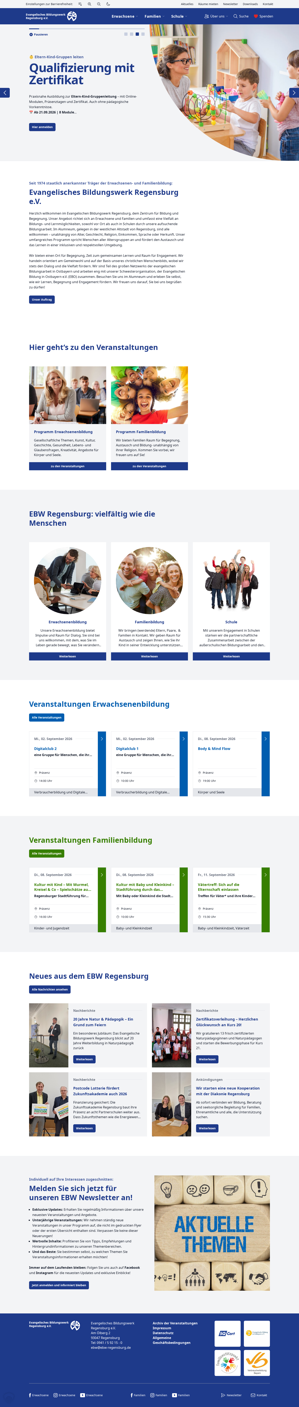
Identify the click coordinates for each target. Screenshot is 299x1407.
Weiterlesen (67, 656)
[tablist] (134, 34)
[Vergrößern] (89, 4)
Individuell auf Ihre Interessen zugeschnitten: (71, 1179)
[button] (9, 1398)
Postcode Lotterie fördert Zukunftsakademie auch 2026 (100, 1091)
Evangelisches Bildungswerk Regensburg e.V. (104, 197)
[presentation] (126, 34)
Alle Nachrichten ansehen (50, 989)
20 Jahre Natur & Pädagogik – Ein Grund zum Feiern (103, 1022)
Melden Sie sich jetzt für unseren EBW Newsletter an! (80, 1193)
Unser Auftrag (42, 299)
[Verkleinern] (99, 4)
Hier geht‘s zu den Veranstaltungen (93, 347)
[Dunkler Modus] (108, 4)
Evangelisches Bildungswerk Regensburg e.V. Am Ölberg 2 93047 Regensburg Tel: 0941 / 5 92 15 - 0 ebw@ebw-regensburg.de (112, 1335)
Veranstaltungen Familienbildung (90, 840)
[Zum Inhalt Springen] (80, 4)
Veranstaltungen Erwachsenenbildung (99, 704)
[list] (180, 1333)
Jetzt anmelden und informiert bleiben (59, 1285)
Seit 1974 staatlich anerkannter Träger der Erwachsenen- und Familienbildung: (100, 183)
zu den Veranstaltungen (67, 466)
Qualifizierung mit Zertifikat (81, 73)
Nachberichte (84, 1010)
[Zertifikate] (242, 1348)
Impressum (162, 1328)
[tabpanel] (149, 92)
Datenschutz (163, 1333)
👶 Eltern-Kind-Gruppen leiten (56, 56)
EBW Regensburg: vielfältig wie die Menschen (92, 518)
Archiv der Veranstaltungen (175, 1323)
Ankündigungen (209, 1079)
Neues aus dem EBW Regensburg (89, 976)
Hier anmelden (42, 127)
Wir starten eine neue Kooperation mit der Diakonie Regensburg (228, 1091)
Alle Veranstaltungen (46, 717)
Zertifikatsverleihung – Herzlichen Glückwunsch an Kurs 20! (227, 1022)
